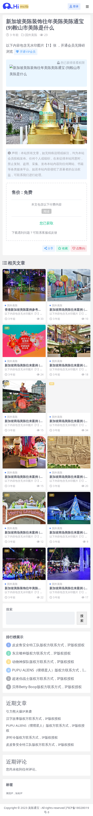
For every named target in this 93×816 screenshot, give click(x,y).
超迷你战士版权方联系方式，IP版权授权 (43, 678)
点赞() (80, 248)
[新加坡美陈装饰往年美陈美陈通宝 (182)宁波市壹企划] (24, 564)
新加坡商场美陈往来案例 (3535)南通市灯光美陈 (69, 367)
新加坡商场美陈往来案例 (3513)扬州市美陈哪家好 (69, 311)
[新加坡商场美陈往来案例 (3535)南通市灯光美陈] (68, 341)
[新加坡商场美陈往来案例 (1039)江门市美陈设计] (68, 396)
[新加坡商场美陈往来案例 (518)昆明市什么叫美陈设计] (68, 452)
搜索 (9, 609)
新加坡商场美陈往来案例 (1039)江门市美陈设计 (69, 423)
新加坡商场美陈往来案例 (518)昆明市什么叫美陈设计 (69, 478)
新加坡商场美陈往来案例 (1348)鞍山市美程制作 (24, 478)
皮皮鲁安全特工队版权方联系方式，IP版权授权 (48, 645)
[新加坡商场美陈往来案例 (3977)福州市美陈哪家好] (68, 508)
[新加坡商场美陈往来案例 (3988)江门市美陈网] (24, 396)
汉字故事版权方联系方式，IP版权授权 (33, 718)
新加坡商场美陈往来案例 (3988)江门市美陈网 (24, 423)
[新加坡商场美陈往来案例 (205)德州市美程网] (68, 564)
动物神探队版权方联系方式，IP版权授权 (43, 661)
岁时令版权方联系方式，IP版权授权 (32, 737)
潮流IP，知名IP (14, 793)
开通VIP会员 (27, 51)
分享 (50, 248)
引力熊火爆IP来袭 (19, 711)
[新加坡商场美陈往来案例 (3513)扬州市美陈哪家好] (68, 285)
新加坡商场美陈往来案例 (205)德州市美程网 (69, 590)
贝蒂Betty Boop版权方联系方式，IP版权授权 (47, 686)
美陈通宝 (33, 808)
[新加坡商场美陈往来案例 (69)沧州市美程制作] (24, 508)
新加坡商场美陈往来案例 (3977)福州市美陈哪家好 (69, 534)
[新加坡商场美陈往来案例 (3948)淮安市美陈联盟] (24, 341)
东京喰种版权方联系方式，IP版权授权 (41, 653)
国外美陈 (31, 35)
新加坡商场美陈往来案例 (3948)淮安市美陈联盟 (24, 367)
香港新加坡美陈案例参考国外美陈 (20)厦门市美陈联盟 (23, 311)
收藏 (65, 248)
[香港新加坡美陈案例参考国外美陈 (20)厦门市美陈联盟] (24, 285)
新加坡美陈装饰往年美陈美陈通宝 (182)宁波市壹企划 (23, 590)
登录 (76, 6)
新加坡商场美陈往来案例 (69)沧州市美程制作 (23, 534)
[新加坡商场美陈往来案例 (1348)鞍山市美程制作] (24, 452)
